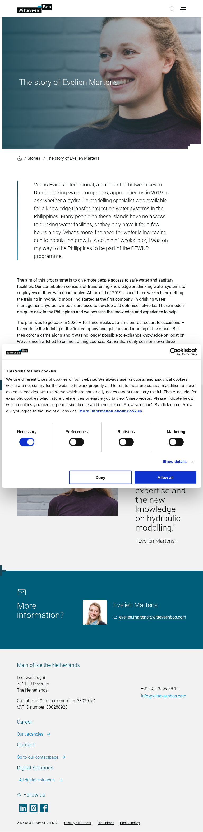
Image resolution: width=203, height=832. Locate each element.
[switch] (76, 442)
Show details (175, 461)
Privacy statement (77, 823)
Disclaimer (106, 823)
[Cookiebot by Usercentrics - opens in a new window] (174, 351)
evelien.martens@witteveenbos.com (152, 617)
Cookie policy (130, 823)
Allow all (165, 477)
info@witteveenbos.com (163, 695)
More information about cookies (110, 411)
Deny (100, 477)
